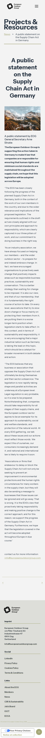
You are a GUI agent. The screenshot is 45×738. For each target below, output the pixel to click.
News (7, 34)
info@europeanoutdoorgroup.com (22, 558)
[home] (14, 6)
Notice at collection (12, 735)
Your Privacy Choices (20, 730)
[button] (36, 6)
